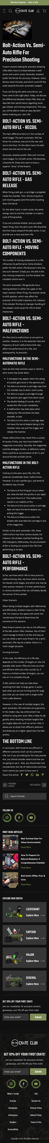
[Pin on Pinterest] (42, 775)
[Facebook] (19, 817)
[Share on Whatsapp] (32, 775)
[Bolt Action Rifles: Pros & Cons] (10, 880)
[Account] (38, 10)
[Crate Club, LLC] (24, 10)
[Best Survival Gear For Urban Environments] (10, 843)
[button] (4, 10)
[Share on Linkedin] (37, 775)
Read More (26, 847)
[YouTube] (31, 817)
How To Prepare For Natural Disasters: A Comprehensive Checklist (33, 858)
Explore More (32, 915)
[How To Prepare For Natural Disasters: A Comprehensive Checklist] (10, 861)
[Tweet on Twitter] (26, 775)
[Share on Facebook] (21, 775)
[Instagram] (7, 817)
